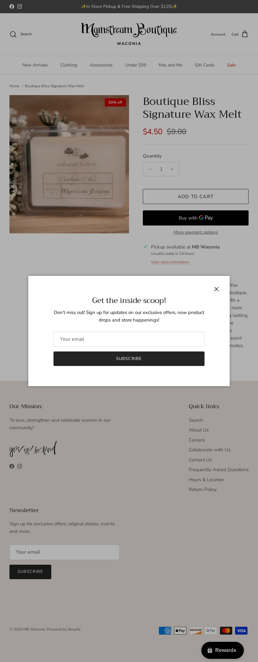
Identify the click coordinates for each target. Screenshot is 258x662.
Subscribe (129, 359)
